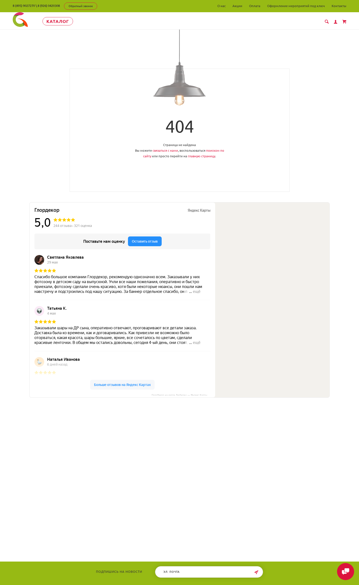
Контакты (339, 6)
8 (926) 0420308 (49, 5)
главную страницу (201, 156)
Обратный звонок (81, 6)
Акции (237, 6)
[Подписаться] (256, 572)
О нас (221, 6)
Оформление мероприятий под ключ (296, 6)
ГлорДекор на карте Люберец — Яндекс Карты (179, 395)
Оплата (254, 6)
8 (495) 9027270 (24, 5)
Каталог (57, 21)
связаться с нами (165, 150)
